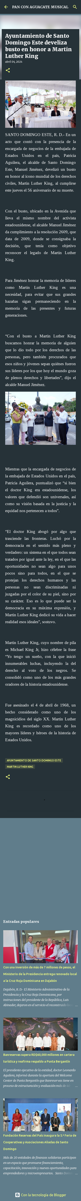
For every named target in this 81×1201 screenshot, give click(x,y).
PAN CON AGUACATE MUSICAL (40, 7)
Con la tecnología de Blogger (43, 1195)
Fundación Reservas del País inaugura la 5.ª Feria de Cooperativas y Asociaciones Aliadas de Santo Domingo (39, 1142)
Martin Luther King (20, 766)
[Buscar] (75, 7)
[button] (7, 71)
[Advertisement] (40, 865)
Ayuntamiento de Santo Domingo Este (34, 760)
